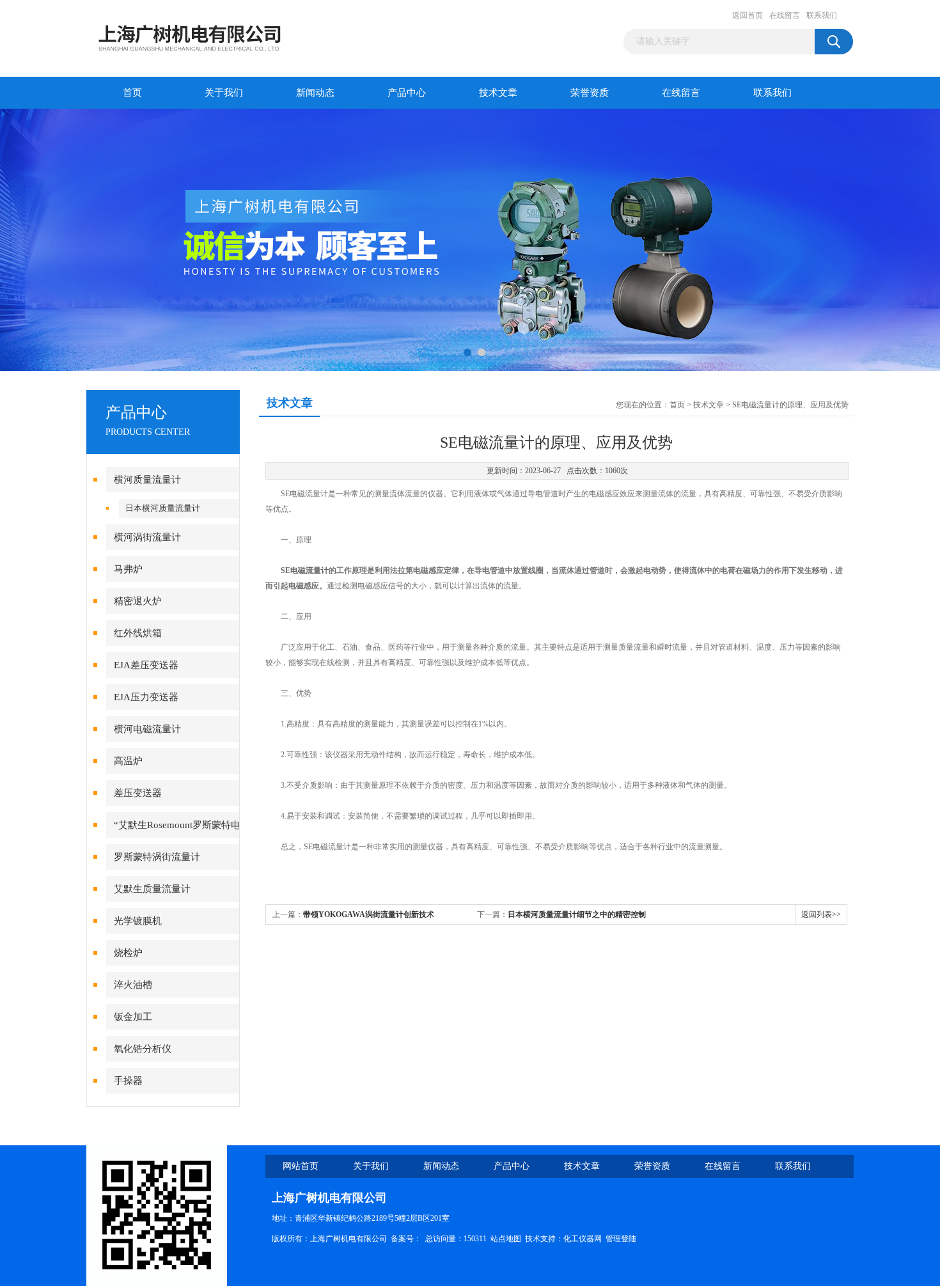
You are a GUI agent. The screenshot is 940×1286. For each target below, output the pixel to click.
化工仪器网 (582, 1238)
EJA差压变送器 (146, 665)
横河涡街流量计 (147, 537)
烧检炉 (128, 953)
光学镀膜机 (138, 921)
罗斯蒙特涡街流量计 (157, 857)
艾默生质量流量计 (152, 889)
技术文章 (498, 93)
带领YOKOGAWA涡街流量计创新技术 (368, 914)
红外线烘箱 (138, 633)
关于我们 (224, 93)
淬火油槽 (133, 985)
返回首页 (747, 15)
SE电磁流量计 (305, 570)
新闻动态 (315, 93)
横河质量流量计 (147, 479)
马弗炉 (128, 569)
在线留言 (784, 15)
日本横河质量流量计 (162, 508)
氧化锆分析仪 (142, 1049)
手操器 (128, 1081)
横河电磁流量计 (147, 729)
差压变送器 (138, 793)
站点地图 (505, 1238)
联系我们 (821, 15)
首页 (132, 93)
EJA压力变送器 (146, 697)
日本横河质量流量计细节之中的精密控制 (577, 914)
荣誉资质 (589, 93)
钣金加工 (133, 1017)
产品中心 (407, 93)
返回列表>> (821, 914)
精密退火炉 (138, 601)
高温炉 (128, 761)
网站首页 (300, 1166)
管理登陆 (621, 1238)
